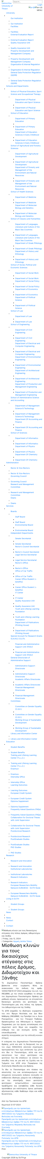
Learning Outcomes (19, 785)
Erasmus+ (15, 769)
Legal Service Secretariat (26, 555)
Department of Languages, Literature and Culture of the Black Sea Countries (27, 227)
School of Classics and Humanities (25, 219)
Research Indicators (19, 877)
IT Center (19, 592)
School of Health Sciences (22, 192)
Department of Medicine (25, 197)
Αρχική (16, 941)
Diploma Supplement (20, 801)
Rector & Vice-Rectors (20, 468)
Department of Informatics (26, 438)
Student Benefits (18, 747)
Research (10, 855)
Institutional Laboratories (21, 869)
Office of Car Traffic (23, 571)
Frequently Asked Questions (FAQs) (26, 809)
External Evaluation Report (22, 34)
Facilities (14, 26)
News (8, 912)
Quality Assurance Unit (20, 43)
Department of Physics (25, 446)
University (10, 13)
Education (10, 741)
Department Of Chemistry (26, 454)
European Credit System (21, 793)
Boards (14, 511)
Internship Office (18, 777)
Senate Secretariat (23, 538)
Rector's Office (21, 563)
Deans (13, 498)
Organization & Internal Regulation (25, 64)
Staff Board (20, 517)
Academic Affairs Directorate (27, 679)
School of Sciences (19, 433)
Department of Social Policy (27, 281)
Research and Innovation (21, 861)
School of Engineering (20, 324)
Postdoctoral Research (20, 831)
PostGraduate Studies (20, 839)
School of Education (19, 113)
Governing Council (19, 476)
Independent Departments (22, 533)
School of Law (17, 311)
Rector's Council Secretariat (27, 546)
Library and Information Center (24, 733)
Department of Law (23, 316)
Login (40, 5)
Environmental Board (24, 525)
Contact (9, 920)
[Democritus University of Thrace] (7, 5)
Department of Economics (26, 289)
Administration (12, 462)
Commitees (15, 701)
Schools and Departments (17, 86)
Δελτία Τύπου (26, 941)
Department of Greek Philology (28, 243)
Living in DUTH (12, 899)
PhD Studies (16, 847)
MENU (39, 10)
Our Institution (17, 18)
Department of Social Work (27, 273)
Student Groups (17, 904)
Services (9, 506)
